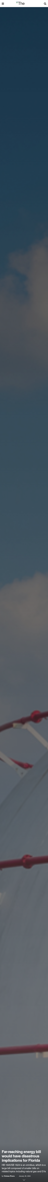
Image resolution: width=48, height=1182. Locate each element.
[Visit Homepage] (24, 3)
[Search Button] (45, 3)
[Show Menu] (3, 3)
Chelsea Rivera (9, 1176)
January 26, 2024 (25, 1176)
